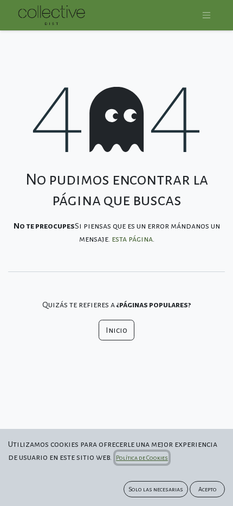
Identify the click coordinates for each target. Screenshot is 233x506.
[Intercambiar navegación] (206, 15)
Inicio (116, 330)
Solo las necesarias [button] (155, 489)
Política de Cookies (142, 457)
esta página (132, 239)
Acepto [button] (207, 489)
